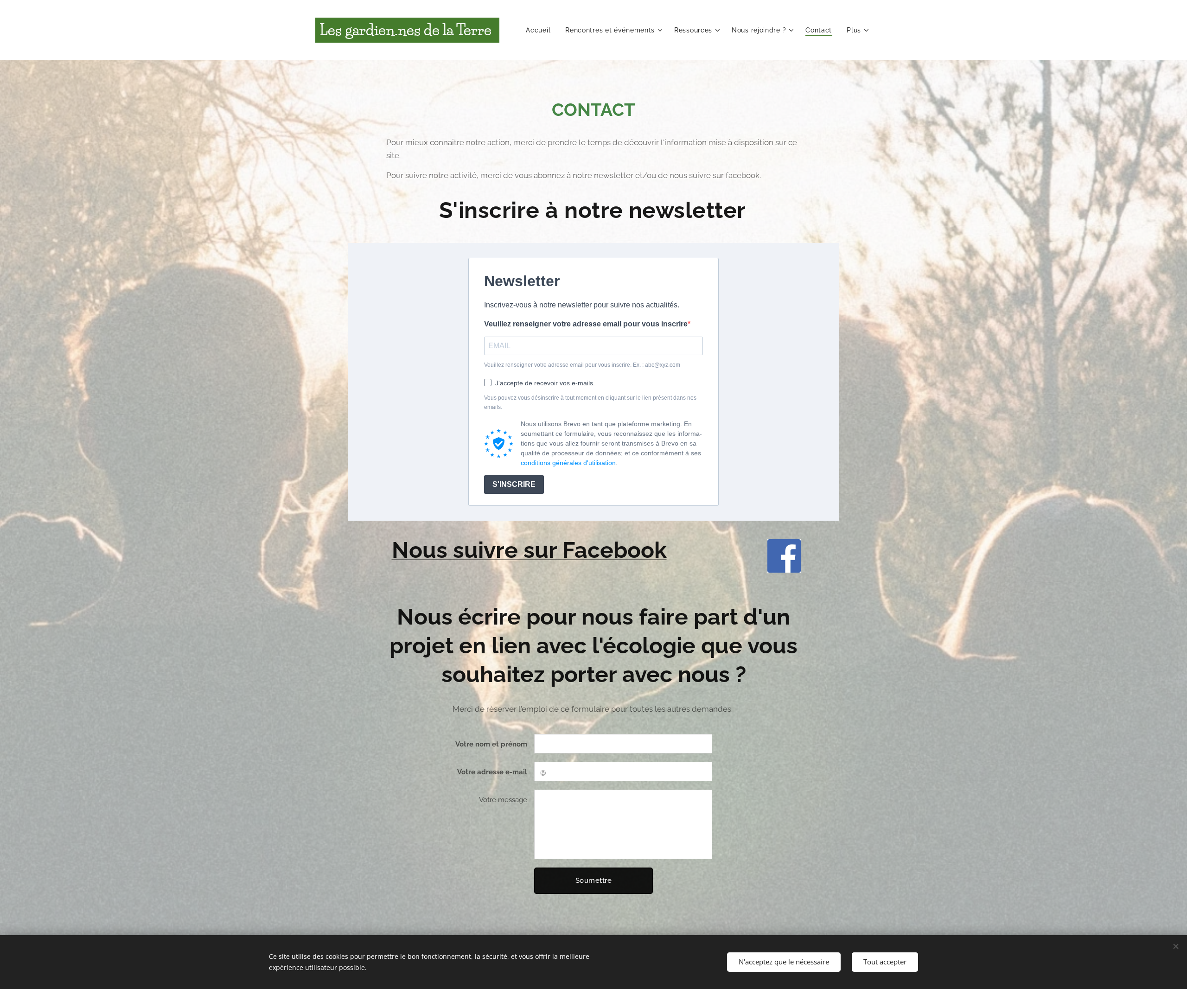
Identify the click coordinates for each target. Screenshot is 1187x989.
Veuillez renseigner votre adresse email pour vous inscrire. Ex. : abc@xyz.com (582, 365)
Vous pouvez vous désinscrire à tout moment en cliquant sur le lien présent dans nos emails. (590, 402)
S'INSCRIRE (514, 484)
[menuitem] (540, 30)
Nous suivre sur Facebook (529, 550)
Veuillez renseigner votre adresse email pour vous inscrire (586, 324)
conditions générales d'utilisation (568, 462)
